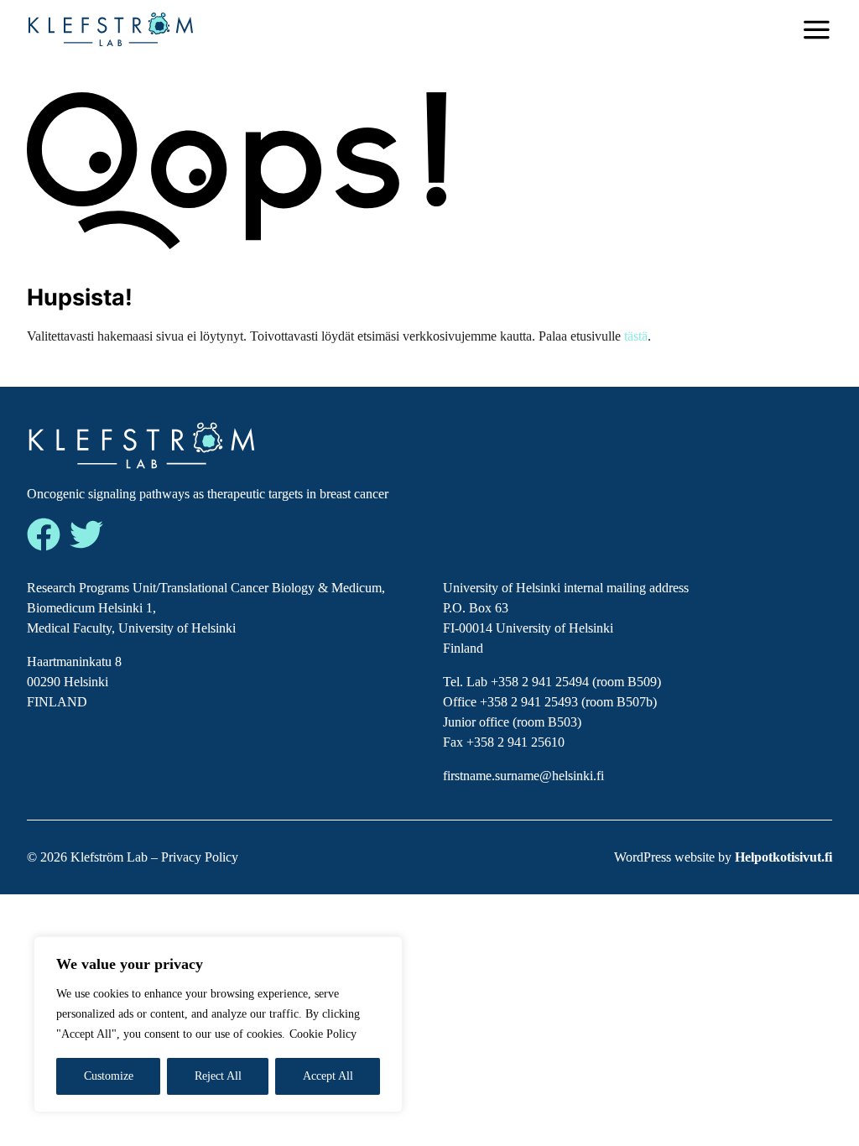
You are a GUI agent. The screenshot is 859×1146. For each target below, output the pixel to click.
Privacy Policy (199, 857)
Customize (108, 1076)
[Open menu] (816, 29)
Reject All (218, 1076)
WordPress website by (723, 857)
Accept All (328, 1076)
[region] (218, 1024)
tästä (636, 336)
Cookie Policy (323, 1034)
